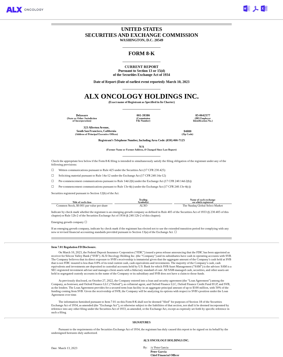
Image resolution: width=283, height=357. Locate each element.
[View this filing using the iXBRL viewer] (239, 9)
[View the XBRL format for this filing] (274, 9)
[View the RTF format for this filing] (248, 9)
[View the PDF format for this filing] (257, 9)
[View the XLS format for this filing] (265, 9)
